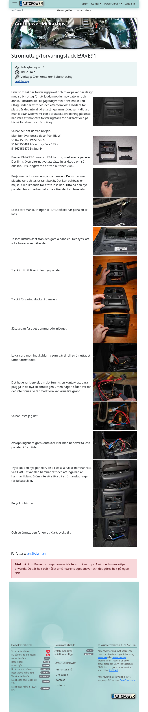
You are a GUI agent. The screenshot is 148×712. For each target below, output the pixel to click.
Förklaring (22, 81)
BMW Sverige (119, 657)
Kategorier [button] (83, 10)
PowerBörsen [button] (112, 3)
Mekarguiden (65, 10)
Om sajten (62, 674)
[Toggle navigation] (14, 3)
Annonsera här (65, 669)
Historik (60, 685)
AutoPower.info (127, 680)
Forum (84, 3)
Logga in (130, 3)
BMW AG (102, 657)
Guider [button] (95, 3)
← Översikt (17, 10)
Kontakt (60, 680)
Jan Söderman (36, 553)
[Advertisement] (74, 617)
